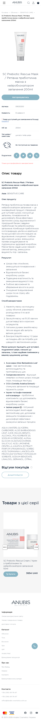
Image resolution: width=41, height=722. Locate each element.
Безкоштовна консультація (12, 679)
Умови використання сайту (12, 616)
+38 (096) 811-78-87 (9, 696)
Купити (12, 574)
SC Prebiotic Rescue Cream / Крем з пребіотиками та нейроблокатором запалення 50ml (20, 565)
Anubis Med (6, 653)
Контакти (5, 675)
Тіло (3, 638)
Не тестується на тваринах (27, 145)
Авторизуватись (20, 97)
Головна (5, 12)
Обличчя (14, 12)
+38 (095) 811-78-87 (9, 692)
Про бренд (6, 667)
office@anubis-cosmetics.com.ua (14, 700)
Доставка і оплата (9, 624)
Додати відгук (15, 475)
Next (36, 547)
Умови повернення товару (12, 620)
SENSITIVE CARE (26, 12)
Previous (5, 547)
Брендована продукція (11, 657)
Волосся (5, 641)
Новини (4, 671)
